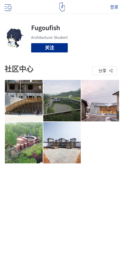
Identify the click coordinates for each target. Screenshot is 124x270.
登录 (114, 7)
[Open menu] (7, 7)
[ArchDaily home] (62, 7)
